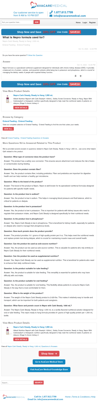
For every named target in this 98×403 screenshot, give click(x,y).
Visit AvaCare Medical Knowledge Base (49, 369)
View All (8, 128)
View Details (21, 107)
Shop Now (47, 353)
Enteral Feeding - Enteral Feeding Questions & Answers (28, 138)
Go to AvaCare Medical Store (49, 362)
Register (92, 22)
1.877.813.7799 (63, 12)
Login (85, 22)
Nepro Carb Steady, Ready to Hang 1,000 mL (33, 95)
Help (93, 397)
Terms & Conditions (81, 397)
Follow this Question (34, 55)
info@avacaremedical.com (70, 15)
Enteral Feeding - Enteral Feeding (17, 121)
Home (78, 22)
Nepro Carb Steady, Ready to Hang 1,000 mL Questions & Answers (32, 346)
